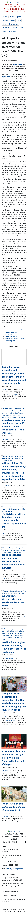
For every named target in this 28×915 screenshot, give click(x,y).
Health (15, 28)
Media (12, 17)
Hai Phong (4, 439)
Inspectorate (17, 64)
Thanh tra (4, 816)
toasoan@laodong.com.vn (14, 869)
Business (6, 20)
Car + (4, 31)
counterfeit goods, (12, 394)
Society (5, 17)
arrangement (8, 658)
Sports (19, 17)
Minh (7, 486)
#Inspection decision (11, 336)
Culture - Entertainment (10, 24)
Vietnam (23, 616)
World (21, 28)
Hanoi (3, 533)
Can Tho (4, 390)
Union (19, 20)
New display (13, 31)
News (13, 20)
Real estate (6, 28)
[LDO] (14, 357)
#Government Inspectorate (13, 330)
